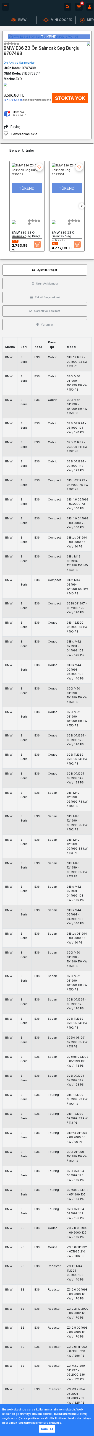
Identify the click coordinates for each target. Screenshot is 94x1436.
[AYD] (88, 43)
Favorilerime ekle (23, 134)
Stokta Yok (70, 98)
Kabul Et (47, 1429)
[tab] (44, 270)
